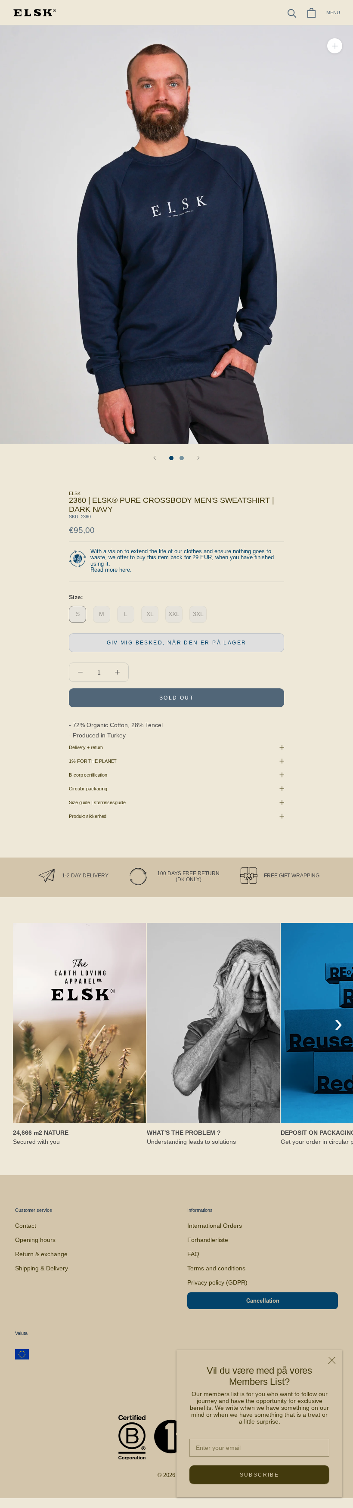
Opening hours (35, 1239)
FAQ (193, 1254)
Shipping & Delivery (41, 1268)
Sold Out (176, 698)
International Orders (214, 1225)
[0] (311, 13)
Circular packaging (88, 788)
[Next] (198, 458)
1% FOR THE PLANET (93, 761)
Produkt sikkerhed (87, 816)
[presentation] (21, 1023)
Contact (25, 1225)
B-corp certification (88, 774)
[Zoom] (334, 45)
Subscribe (259, 1475)
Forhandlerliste (207, 1239)
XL (150, 613)
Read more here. (111, 570)
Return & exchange (41, 1254)
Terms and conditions (216, 1268)
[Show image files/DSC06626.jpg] (182, 458)
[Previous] (154, 458)
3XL (198, 613)
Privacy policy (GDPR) (217, 1282)
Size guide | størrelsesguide (97, 802)
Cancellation (262, 1300)
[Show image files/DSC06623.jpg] (171, 458)
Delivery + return (86, 747)
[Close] (332, 1360)
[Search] (292, 12)
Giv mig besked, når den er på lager (177, 643)
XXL (174, 613)
